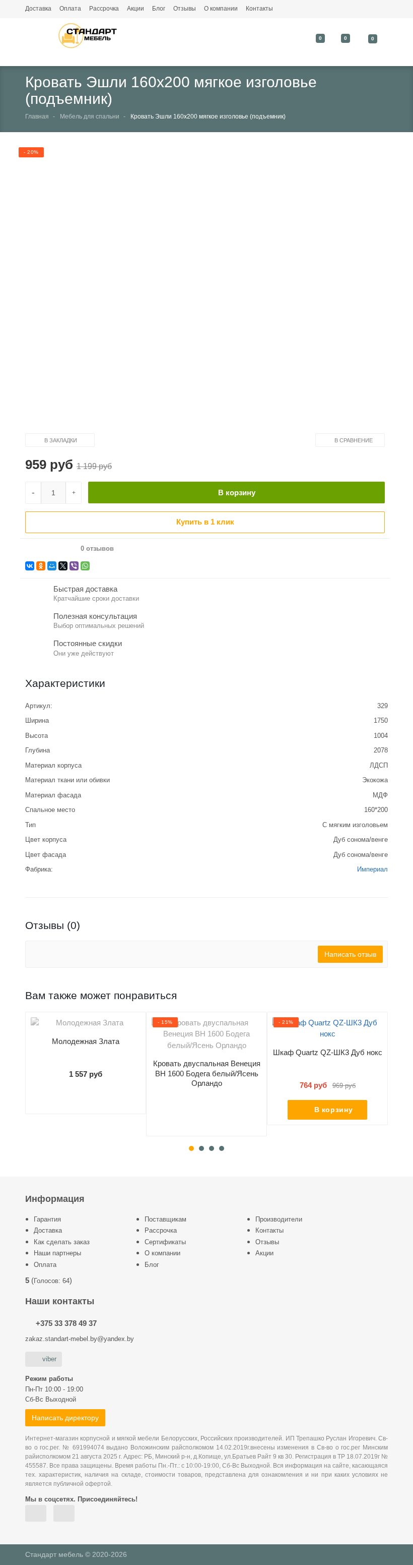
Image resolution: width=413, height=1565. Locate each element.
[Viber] (74, 565)
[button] (198, 291)
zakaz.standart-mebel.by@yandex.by (79, 1339)
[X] (62, 565)
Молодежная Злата (85, 1041)
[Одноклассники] (40, 565)
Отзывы (184, 9)
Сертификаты (165, 1242)
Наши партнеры (57, 1253)
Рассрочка (104, 9)
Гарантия (47, 1219)
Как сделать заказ (62, 1242)
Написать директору (65, 1418)
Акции (135, 9)
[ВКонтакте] (29, 565)
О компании (221, 9)
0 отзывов (97, 548)
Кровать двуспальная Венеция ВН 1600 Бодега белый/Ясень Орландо (206, 1073)
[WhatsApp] (85, 565)
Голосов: (52, 1281)
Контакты (259, 9)
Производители (278, 1219)
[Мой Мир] (51, 565)
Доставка (38, 9)
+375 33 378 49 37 (66, 1323)
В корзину (236, 492)
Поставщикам (165, 1219)
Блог (158, 9)
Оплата (70, 9)
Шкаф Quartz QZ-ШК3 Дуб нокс (327, 1052)
